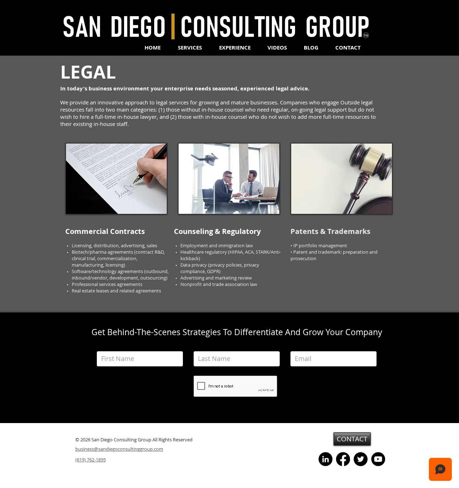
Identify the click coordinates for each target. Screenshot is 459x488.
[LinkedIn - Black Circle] (325, 459)
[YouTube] (378, 459)
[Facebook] (343, 459)
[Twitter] (361, 459)
